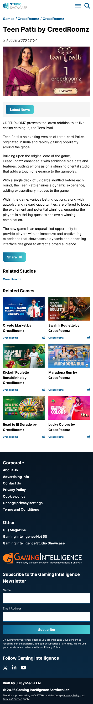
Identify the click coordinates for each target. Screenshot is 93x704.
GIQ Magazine (14, 530)
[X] (5, 667)
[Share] (43, 337)
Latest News (20, 109)
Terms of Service (12, 699)
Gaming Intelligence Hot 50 (25, 536)
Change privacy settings (23, 503)
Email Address (12, 608)
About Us (10, 470)
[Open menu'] (78, 5)
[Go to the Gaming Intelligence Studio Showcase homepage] (15, 6)
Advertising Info (16, 477)
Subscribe (46, 629)
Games (8, 19)
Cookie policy (14, 496)
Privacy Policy (14, 490)
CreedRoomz (28, 19)
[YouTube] (23, 667)
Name (7, 590)
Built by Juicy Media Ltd (22, 683)
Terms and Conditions (21, 509)
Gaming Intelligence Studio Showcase (34, 543)
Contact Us (12, 483)
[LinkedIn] (14, 667)
